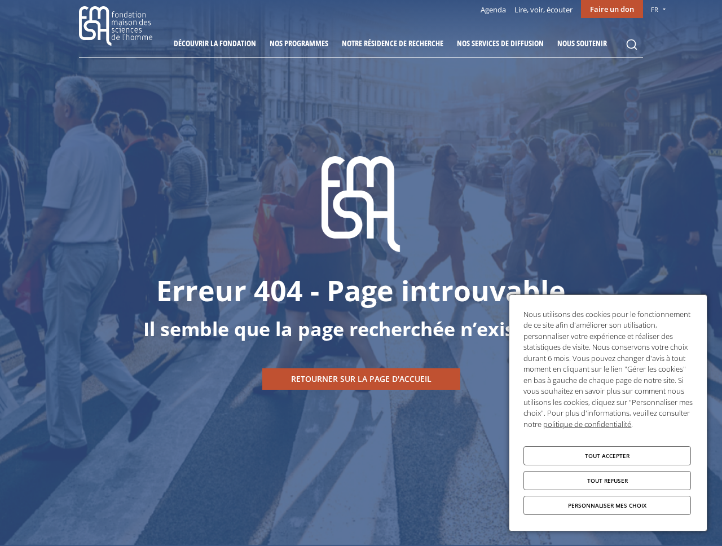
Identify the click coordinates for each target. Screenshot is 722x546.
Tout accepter (607, 456)
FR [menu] (654, 9)
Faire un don (612, 9)
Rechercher (631, 44)
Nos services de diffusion (500, 43)
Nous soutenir (582, 43)
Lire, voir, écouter (543, 10)
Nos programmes (299, 43)
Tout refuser (607, 481)
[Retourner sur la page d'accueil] (361, 379)
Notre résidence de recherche (392, 43)
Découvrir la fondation (215, 43)
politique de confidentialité (587, 424)
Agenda (493, 10)
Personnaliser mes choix (607, 505)
